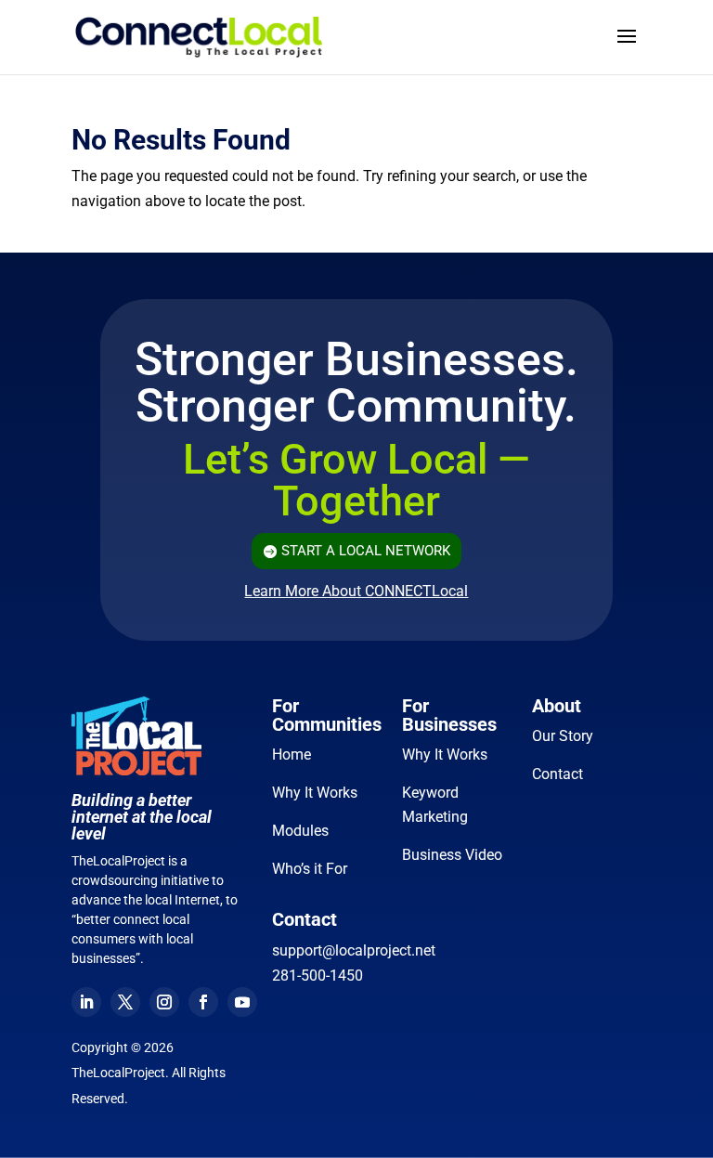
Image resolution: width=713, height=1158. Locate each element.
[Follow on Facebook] (203, 1002)
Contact (557, 774)
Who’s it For (309, 869)
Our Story (562, 736)
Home (291, 754)
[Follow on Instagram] (164, 1002)
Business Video (452, 855)
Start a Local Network (365, 550)
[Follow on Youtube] (242, 1002)
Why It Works (314, 792)
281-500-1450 (317, 975)
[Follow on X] (125, 1002)
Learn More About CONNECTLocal (356, 591)
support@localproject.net (353, 950)
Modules (300, 830)
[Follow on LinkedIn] (86, 1002)
